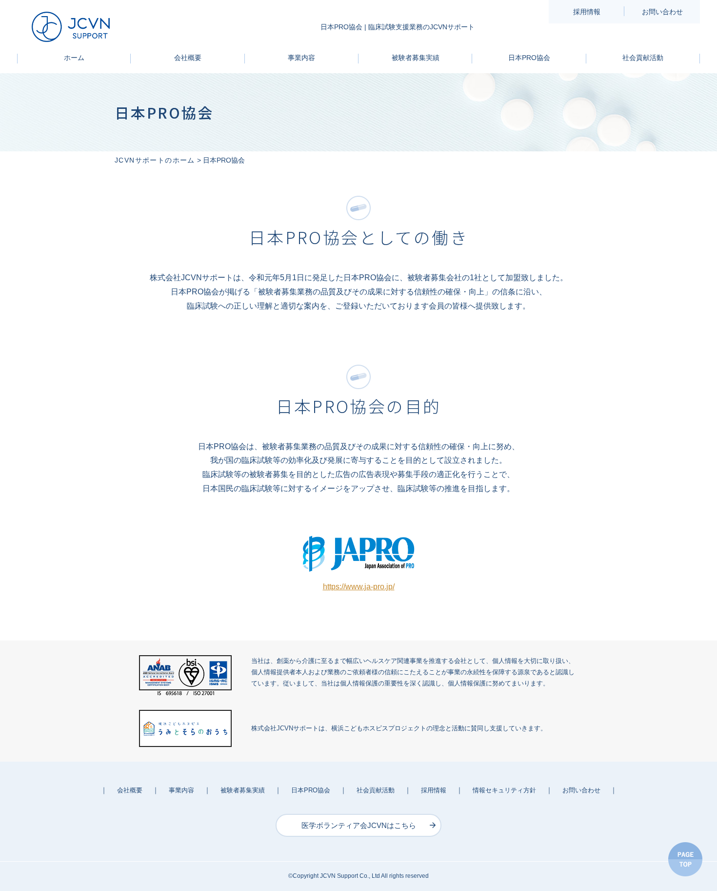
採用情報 (586, 12)
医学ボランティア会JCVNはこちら (358, 825)
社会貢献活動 (642, 58)
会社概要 (187, 58)
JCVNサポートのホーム (155, 160)
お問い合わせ (662, 12)
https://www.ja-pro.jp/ (359, 586)
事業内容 (301, 58)
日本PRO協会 (529, 58)
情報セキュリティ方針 (504, 790)
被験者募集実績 (415, 58)
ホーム (74, 58)
